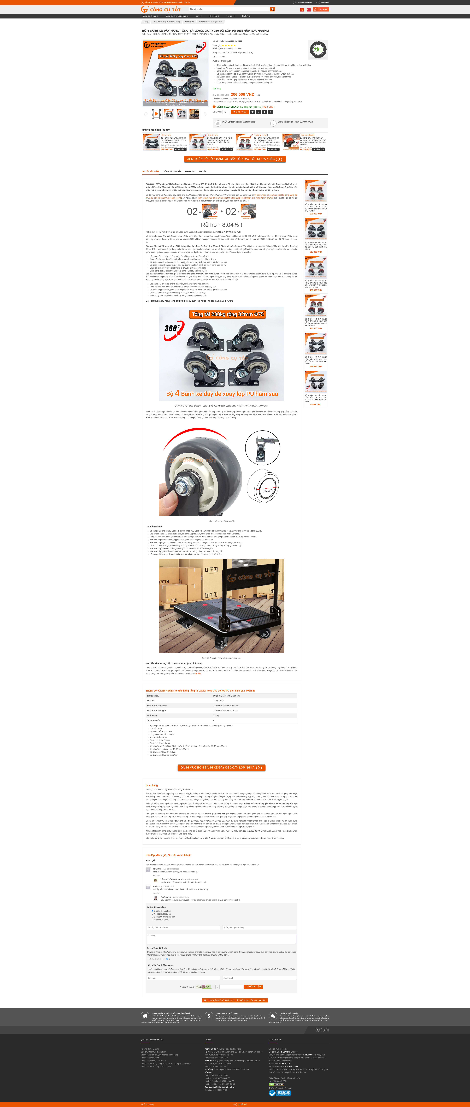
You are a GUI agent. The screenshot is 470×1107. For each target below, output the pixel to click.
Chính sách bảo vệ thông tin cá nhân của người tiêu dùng (166, 1064)
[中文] (309, 10)
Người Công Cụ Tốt (277, 1081)
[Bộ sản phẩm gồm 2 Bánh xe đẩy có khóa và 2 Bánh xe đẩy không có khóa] (182, 118)
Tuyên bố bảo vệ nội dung (280, 1088)
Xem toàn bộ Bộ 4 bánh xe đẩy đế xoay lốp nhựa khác (236, 1000)
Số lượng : (217, 112)
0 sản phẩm (323, 9)
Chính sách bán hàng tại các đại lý (156, 1067)
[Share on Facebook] (264, 112)
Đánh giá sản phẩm (162, 911)
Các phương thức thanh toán (153, 1052)
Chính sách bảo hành (150, 1058)
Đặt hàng (241, 112)
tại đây (198, 673)
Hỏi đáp (202, 171)
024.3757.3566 (221, 1058)
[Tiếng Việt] (302, 10)
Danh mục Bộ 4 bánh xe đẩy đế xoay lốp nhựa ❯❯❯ (222, 767)
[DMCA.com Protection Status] (276, 1085)
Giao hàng (190, 171)
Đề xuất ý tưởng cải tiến (164, 917)
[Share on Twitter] (270, 112)
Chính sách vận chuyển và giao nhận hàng (159, 1055)
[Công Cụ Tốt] (161, 12)
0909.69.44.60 (228, 1084)
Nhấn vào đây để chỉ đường (229, 1049)
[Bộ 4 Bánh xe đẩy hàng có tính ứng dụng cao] (194, 118)
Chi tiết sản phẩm (150, 171)
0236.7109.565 (242, 1069)
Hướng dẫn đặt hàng (150, 1049)
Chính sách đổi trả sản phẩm (153, 1061)
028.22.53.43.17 (222, 1067)
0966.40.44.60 (224, 1078)
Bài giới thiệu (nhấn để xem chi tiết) (284, 1078)
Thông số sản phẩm (172, 171)
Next (204, 114)
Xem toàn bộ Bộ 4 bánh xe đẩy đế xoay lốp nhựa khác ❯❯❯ (235, 158)
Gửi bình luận (253, 987)
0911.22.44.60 (228, 1081)
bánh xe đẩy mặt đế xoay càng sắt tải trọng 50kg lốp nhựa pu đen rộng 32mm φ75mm (235, 198)
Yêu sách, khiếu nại (162, 914)
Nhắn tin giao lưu (161, 920)
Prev (146, 114)
